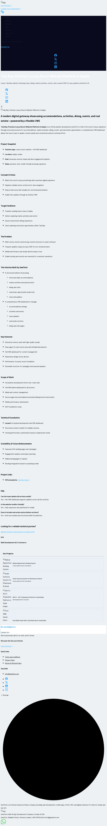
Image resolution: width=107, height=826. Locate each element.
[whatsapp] (3, 823)
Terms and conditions (12, 657)
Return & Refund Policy (13, 663)
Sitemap (5, 695)
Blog (6, 26)
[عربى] (2, 12)
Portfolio (8, 23)
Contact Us (9, 33)
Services (8, 30)
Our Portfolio (6, 5)
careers (7, 36)
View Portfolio (6, 646)
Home (7, 17)
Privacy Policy (10, 660)
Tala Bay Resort (23, 479)
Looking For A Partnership (10, 8)
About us (8, 20)
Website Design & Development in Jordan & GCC (18, 531)
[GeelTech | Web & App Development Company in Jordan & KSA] (3, 2)
